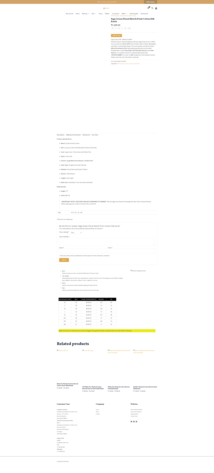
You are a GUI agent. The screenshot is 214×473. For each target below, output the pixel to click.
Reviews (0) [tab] (86, 135)
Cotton (121, 16)
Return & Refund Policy (136, 409)
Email (110, 248)
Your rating (64, 232)
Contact (98, 414)
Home (97, 409)
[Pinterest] (136, 421)
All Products (114, 16)
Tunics (100, 13)
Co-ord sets (115, 13)
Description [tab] (60, 135)
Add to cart (116, 35)
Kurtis (77, 13)
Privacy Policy (134, 416)
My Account (144, 13)
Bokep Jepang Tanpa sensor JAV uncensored (88, 467)
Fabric (123, 13)
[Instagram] (134, 421)
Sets (93, 13)
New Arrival (69, 13)
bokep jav (55, 467)
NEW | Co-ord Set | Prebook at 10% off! (107, 2)
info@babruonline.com (62, 442)
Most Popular (134, 13)
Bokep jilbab (27, 467)
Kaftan (107, 13)
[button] (150, 2)
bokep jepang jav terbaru (66, 467)
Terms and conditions (136, 411)
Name (61, 248)
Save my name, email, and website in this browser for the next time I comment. (85, 256)
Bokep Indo (3, 467)
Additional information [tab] (73, 135)
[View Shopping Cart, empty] (148, 8)
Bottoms (84, 13)
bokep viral (35, 467)
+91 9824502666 (61, 447)
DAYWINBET (4, 470)
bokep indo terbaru (45, 467)
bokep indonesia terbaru (15, 467)
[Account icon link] (156, 8)
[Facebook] (131, 421)
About (97, 411)
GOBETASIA (3, 472)
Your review (64, 236)
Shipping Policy (134, 414)
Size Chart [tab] (95, 135)
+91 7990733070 (61, 451)
